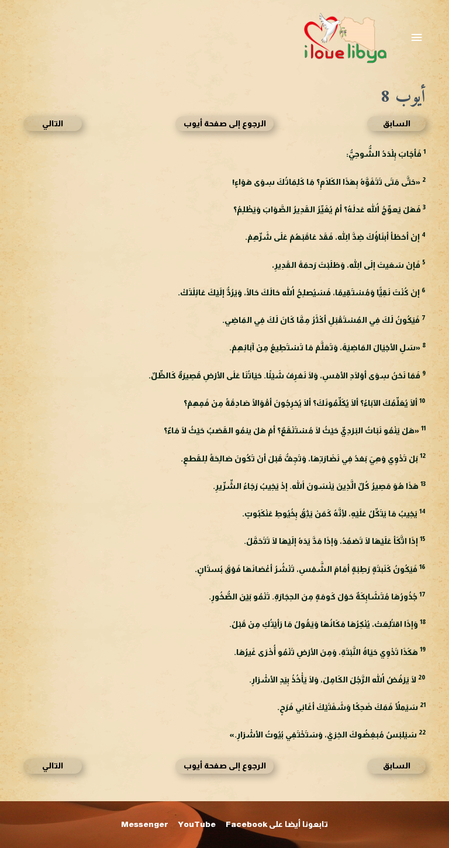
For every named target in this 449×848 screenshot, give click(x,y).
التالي (52, 123)
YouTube (197, 824)
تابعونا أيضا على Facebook (277, 824)
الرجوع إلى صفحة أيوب (225, 123)
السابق (396, 123)
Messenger (144, 824)
